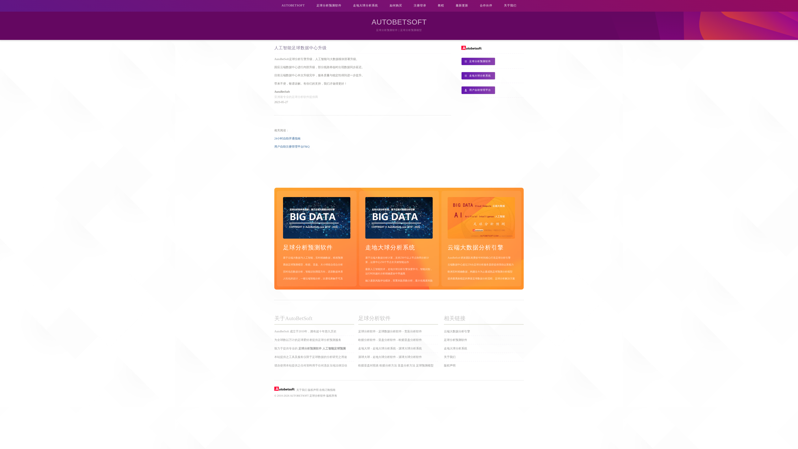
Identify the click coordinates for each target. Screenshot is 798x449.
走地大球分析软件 (384, 357)
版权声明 (450, 365)
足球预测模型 (424, 365)
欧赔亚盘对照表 (368, 365)
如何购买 (396, 5)
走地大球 (364, 348)
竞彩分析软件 (413, 331)
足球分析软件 (367, 331)
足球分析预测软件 (328, 5)
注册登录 (420, 5)
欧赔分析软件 (367, 340)
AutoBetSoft (293, 5)
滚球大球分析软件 (410, 357)
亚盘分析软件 (387, 340)
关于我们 (510, 5)
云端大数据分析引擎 (457, 331)
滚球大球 (364, 357)
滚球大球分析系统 (410, 348)
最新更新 (462, 5)
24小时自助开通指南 (287, 138)
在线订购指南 (327, 389)
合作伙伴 (486, 5)
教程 (441, 5)
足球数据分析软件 (390, 331)
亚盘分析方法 (406, 365)
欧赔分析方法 (388, 365)
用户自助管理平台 (480, 90)
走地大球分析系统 (365, 5)
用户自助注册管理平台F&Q (291, 146)
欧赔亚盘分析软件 (410, 340)
